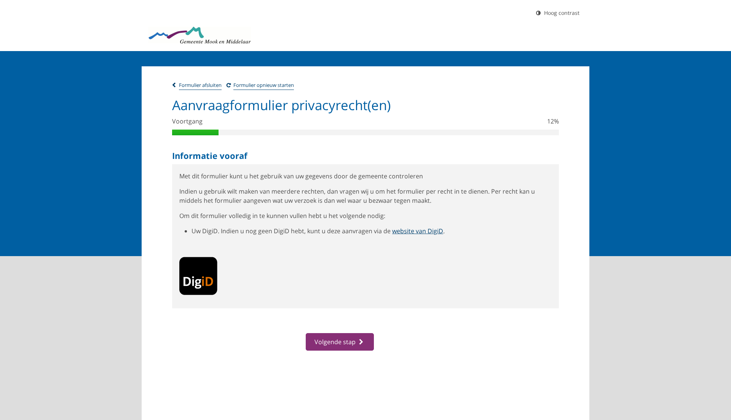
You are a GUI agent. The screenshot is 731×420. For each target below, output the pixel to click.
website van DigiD (417, 231)
